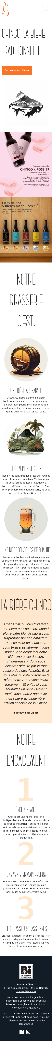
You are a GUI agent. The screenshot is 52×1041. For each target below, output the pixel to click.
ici (38, 1008)
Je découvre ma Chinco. (26, 713)
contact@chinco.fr (26, 992)
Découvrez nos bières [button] (17, 70)
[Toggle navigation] (46, 9)
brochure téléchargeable (27, 997)
